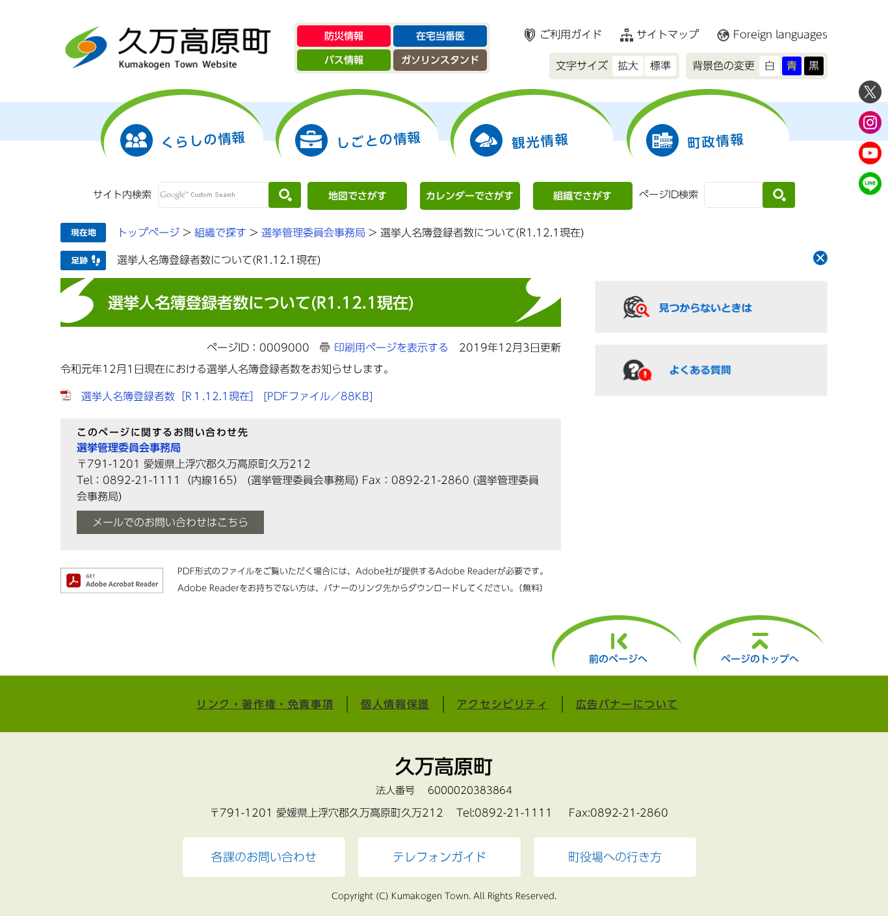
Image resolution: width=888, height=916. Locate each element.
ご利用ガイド (571, 34)
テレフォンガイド (439, 857)
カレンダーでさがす (470, 196)
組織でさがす (582, 196)
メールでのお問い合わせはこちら (170, 522)
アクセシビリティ (503, 704)
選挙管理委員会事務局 (313, 232)
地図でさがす (357, 196)
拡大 (628, 65)
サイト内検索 (122, 194)
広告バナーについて (627, 704)
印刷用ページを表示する (391, 347)
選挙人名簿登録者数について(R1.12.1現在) (219, 260)
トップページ (148, 232)
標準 (660, 65)
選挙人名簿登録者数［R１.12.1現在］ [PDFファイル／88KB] (227, 396)
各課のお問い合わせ (264, 857)
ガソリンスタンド (440, 60)
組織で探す (220, 232)
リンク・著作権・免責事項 (264, 704)
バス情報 (343, 60)
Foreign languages (780, 34)
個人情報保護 (395, 704)
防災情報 (343, 36)
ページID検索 (668, 194)
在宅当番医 (440, 36)
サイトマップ (667, 34)
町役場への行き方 (615, 857)
